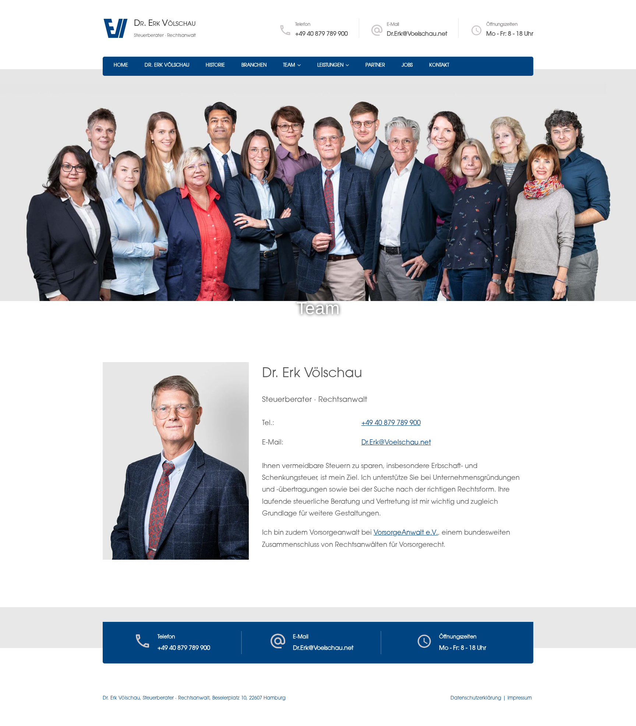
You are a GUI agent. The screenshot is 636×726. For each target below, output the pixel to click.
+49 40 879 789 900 (321, 34)
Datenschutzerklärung (476, 698)
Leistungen (330, 65)
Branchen (253, 65)
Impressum (520, 698)
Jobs (407, 65)
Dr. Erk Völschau (164, 24)
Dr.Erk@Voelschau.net (417, 34)
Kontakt (439, 65)
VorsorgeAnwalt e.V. (406, 533)
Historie (215, 65)
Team (289, 65)
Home (121, 65)
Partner (375, 65)
